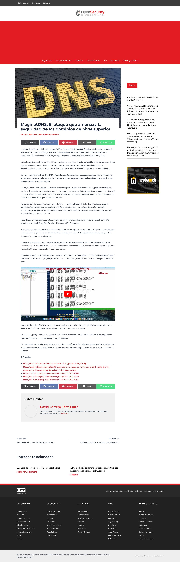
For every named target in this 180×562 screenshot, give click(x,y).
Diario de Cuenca (145, 528)
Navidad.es (112, 518)
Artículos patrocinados (114, 491)
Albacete (142, 511)
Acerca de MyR (158, 491)
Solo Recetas (83, 511)
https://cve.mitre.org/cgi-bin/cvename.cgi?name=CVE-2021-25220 (51, 373)
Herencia (142, 535)
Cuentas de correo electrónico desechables (38, 468)
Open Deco (21, 515)
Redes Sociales (53, 528)
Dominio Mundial (114, 515)
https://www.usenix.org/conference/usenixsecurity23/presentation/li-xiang (54, 363)
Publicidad (36, 3)
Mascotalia (112, 528)
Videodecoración (23, 525)
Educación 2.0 (113, 511)
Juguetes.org (113, 522)
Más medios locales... (147, 539)
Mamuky (81, 525)
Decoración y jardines (24, 532)
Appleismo (51, 518)
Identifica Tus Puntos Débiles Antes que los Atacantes (142, 98)
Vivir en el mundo (84, 532)
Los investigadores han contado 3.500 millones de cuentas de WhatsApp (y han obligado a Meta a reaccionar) (142, 138)
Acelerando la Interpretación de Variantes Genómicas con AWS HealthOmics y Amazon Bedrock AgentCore (141, 124)
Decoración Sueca (23, 518)
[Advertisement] (90, 38)
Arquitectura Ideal (23, 522)
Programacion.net (53, 511)
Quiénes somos (23, 3)
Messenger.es (52, 515)
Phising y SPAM (22, 472)
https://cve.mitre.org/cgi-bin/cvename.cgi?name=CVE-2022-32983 (51, 376)
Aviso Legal (139, 556)
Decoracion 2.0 (22, 511)
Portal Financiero (114, 535)
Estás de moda (83, 515)
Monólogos (112, 525)
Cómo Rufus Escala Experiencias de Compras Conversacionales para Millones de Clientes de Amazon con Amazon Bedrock (142, 110)
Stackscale (64, 414)
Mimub (19, 535)
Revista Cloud (52, 532)
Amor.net (81, 522)
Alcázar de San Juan (146, 515)
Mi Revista (112, 539)
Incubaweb (51, 522)
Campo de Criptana (146, 522)
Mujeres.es (82, 528)
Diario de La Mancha (146, 532)
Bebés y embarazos (85, 518)
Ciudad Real (143, 525)
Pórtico (19, 539)
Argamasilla (143, 518)
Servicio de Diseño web (133, 491)
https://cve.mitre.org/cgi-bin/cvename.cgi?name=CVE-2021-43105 (51, 379)
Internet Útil (51, 535)
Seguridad (33, 472)
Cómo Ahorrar (113, 532)
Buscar (132, 85)
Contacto (46, 3)
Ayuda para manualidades (26, 528)
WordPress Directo (54, 525)
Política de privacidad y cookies (153, 556)
